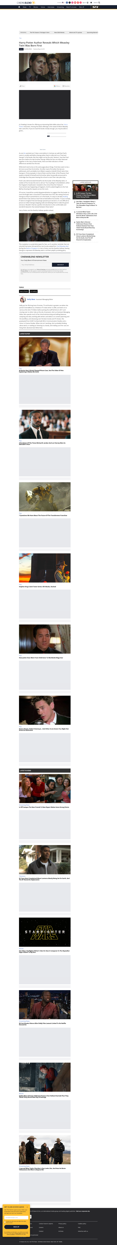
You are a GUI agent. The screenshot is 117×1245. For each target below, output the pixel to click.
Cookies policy (82, 1223)
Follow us (58, 86)
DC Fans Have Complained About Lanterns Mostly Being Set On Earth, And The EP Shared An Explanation (85, 237)
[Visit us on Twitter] (70, 3)
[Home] (19, 7)
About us (61, 1227)
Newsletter (67, 86)
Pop (20, 38)
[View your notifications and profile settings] (91, 2)
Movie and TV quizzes (75, 32)
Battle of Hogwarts (32, 248)
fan (25, 153)
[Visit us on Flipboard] (78, 3)
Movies (35, 7)
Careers (41, 1227)
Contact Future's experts (46, 1223)
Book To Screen (71, 7)
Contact (41, 1231)
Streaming (60, 7)
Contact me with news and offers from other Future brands (16, 1222)
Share (23, 86)
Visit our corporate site (83, 1211)
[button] (97, 2)
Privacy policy (62, 1223)
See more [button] (42, 149)
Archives (60, 1231)
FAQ (79, 1227)
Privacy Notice (24, 271)
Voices (43, 7)
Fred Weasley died (62, 246)
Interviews (51, 7)
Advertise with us (83, 1231)
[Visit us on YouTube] (75, 3)
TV (30, 7)
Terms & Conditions (11, 1234)
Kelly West (29, 49)
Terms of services (41, 269)
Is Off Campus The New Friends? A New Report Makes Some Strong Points (86, 195)
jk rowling (34, 291)
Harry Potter (24, 291)
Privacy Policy (18, 1233)
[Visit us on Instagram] (72, 3)
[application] (45, 104)
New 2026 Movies (59, 32)
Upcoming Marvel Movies (94, 32)
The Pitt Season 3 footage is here (39, 32)
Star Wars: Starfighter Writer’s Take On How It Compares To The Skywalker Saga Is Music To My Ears (86, 204)
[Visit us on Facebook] (67, 3)
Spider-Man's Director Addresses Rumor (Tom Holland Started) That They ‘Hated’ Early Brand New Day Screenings (85, 225)
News (24, 7)
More (81, 7)
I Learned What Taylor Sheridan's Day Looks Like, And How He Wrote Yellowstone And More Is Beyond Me (86, 214)
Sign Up (16, 1227)
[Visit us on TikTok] (81, 3)
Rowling (65, 196)
